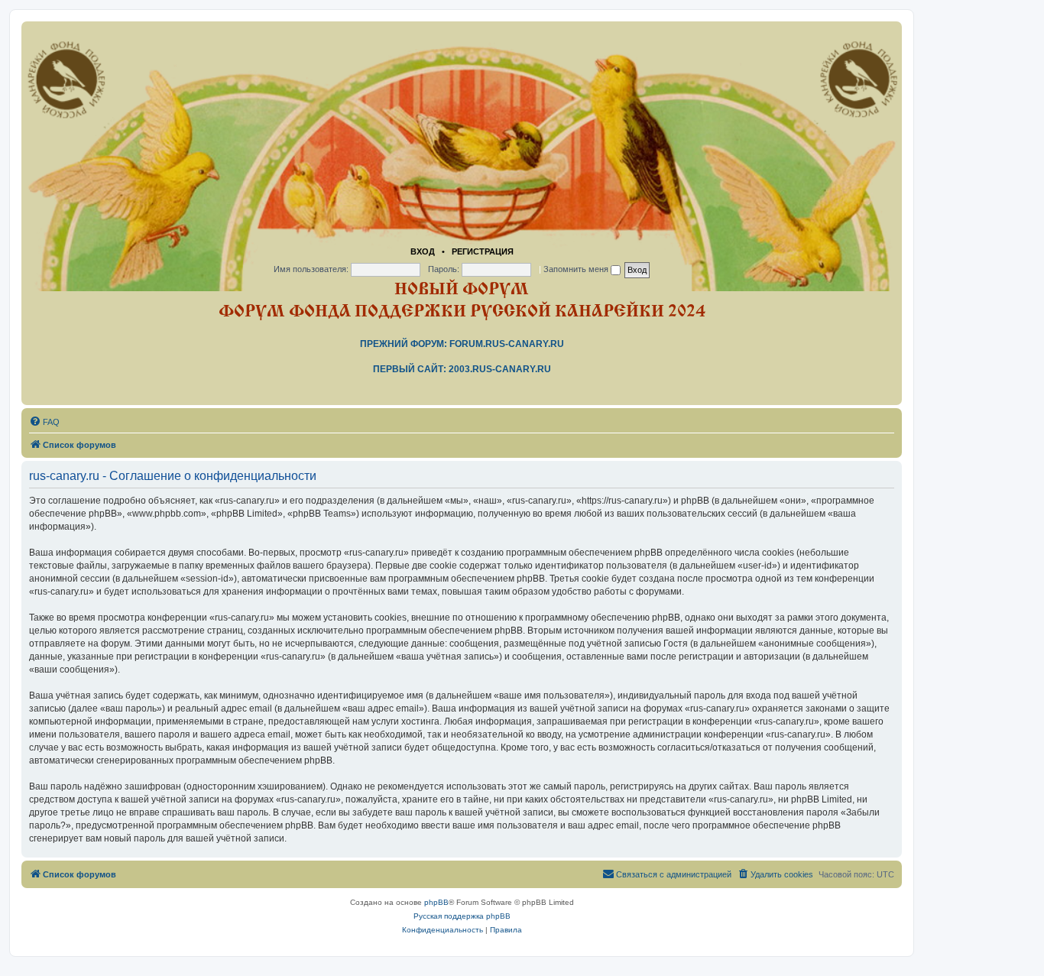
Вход (422, 251)
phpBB (436, 902)
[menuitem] (44, 422)
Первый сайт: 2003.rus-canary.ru (462, 369)
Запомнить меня (577, 269)
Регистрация (483, 251)
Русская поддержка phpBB (462, 916)
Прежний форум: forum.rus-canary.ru (462, 344)
